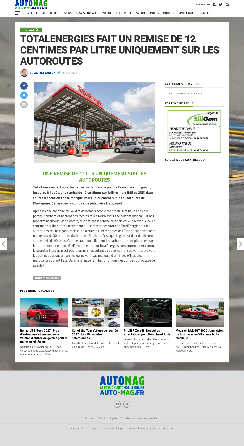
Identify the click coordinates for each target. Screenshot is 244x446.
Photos (168, 13)
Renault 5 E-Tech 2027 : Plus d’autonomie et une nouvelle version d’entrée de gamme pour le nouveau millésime (43, 336)
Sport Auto (186, 13)
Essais (67, 13)
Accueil (33, 13)
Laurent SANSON (45, 72)
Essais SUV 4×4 (86, 13)
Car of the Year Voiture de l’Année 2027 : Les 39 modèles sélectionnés (95, 334)
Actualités (50, 13)
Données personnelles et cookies (140, 418)
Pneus (154, 13)
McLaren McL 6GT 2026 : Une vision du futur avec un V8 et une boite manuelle (199, 334)
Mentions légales (108, 418)
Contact (206, 13)
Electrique (124, 13)
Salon (140, 13)
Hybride (106, 13)
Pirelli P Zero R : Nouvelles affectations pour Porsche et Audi (147, 332)
